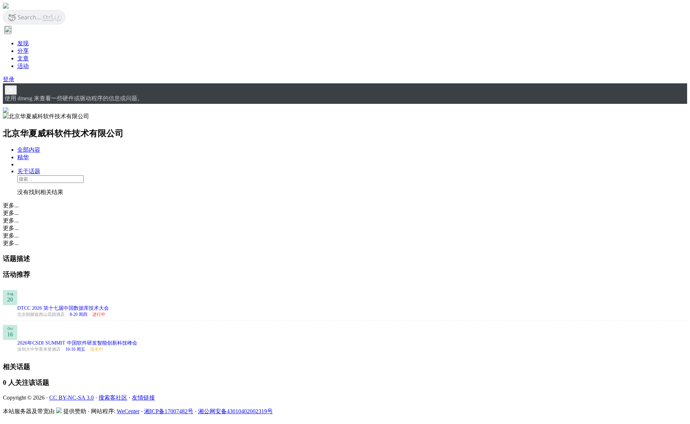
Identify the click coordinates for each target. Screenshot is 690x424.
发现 (23, 43)
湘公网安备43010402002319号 (235, 411)
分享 (23, 51)
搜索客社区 (112, 398)
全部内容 (28, 150)
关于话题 (28, 171)
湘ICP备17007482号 (168, 411)
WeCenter (128, 411)
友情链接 (143, 398)
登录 (8, 79)
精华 (23, 157)
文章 (23, 58)
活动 (23, 66)
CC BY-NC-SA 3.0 (71, 398)
